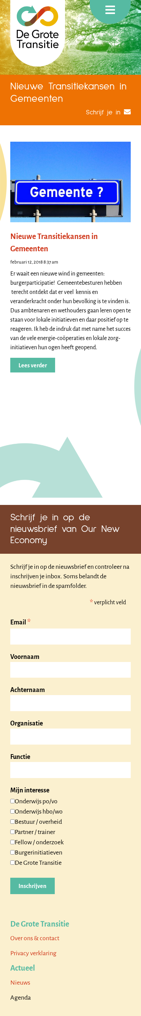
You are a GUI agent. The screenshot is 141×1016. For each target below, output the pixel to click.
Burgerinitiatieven (38, 852)
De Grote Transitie (38, 862)
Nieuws (20, 982)
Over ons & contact (34, 938)
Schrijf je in (103, 112)
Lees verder (32, 366)
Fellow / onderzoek (39, 842)
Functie (20, 756)
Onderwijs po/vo (36, 801)
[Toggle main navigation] (110, 12)
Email (20, 622)
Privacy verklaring (33, 953)
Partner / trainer (35, 832)
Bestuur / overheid (38, 821)
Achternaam (27, 690)
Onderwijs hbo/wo (39, 811)
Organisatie (26, 723)
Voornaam (24, 656)
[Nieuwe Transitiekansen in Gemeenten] (70, 181)
